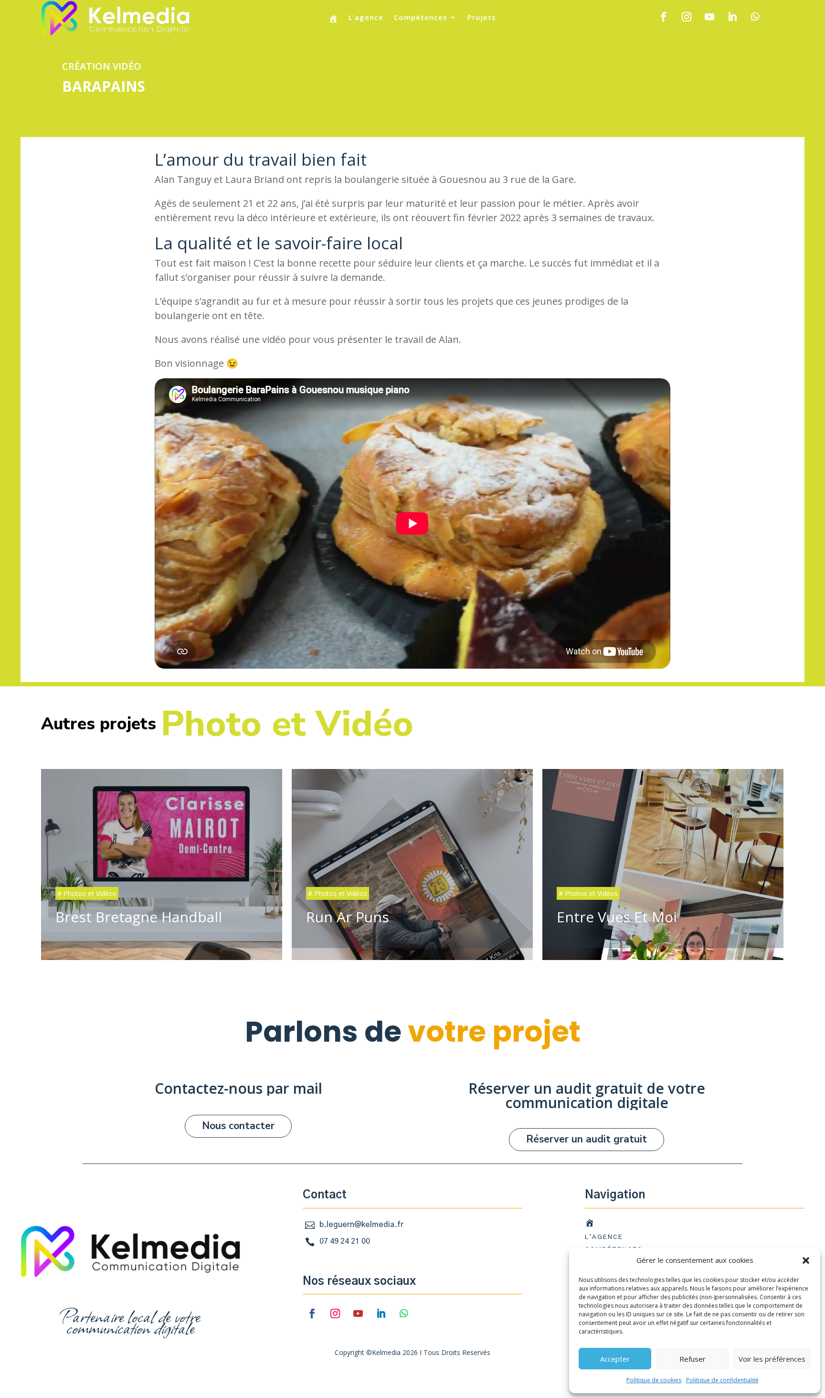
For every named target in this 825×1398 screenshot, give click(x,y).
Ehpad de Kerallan (662, 858)
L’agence (366, 18)
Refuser (692, 1359)
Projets (481, 18)
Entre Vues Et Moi (412, 858)
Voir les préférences (772, 1359)
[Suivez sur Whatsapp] (755, 16)
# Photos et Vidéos (86, 893)
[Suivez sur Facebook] (663, 16)
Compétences (420, 18)
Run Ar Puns (161, 858)
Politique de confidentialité (722, 1380)
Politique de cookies (653, 1380)
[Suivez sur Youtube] (709, 16)
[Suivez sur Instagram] (686, 16)
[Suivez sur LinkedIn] (732, 16)
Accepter (615, 1359)
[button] (806, 1260)
